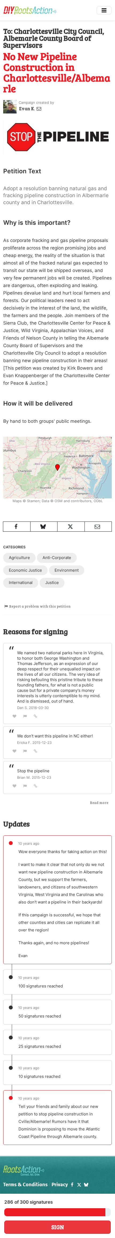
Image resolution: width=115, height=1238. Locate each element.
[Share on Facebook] (16, 526)
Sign (57, 1227)
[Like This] (14, 716)
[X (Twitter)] (79, 1185)
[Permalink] (35, 716)
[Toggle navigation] (104, 10)
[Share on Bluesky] (44, 526)
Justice (52, 582)
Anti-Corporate (57, 557)
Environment (67, 570)
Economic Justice (25, 570)
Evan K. (27, 108)
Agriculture (19, 557)
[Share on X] (71, 526)
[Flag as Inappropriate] (25, 716)
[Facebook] (72, 1185)
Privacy (60, 1185)
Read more (99, 802)
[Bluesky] (86, 1185)
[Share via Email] (98, 526)
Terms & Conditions (25, 1185)
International (21, 582)
